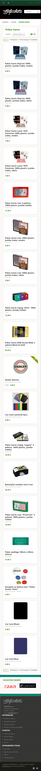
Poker (6, 312)
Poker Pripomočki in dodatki (13, 382)
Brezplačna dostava (10, 721)
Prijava (6, 755)
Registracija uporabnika (11, 752)
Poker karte (8, 68)
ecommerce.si (6, 766)
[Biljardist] (12, 11)
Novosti (6, 742)
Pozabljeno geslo (9, 758)
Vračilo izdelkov (8, 737)
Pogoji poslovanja (9, 724)
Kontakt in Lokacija (9, 718)
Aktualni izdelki (8, 739)
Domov (5, 22)
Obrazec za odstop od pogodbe (13, 727)
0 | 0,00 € (35, 3)
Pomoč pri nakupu (9, 734)
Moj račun (7, 749)
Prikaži (8, 34)
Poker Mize (8, 556)
